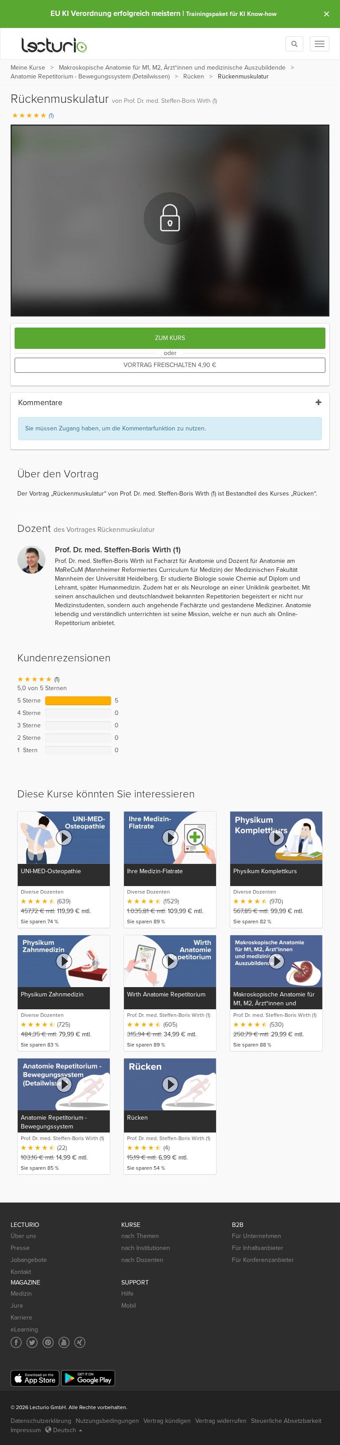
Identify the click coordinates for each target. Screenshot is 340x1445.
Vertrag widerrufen (221, 1421)
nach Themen (140, 1236)
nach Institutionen (145, 1248)
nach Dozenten (142, 1260)
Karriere (21, 1317)
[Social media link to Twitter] (32, 1342)
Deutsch (64, 1430)
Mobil (128, 1305)
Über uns (23, 1236)
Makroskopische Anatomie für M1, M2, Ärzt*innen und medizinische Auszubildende (172, 67)
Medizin (21, 1293)
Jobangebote (29, 1260)
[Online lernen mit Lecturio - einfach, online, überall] (54, 44)
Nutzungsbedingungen (107, 1421)
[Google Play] (88, 1378)
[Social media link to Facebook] (16, 1342)
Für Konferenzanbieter (263, 1260)
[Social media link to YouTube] (64, 1342)
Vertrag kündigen (167, 1421)
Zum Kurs (170, 338)
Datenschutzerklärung (41, 1421)
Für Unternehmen (256, 1236)
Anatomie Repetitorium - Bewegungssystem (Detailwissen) (90, 76)
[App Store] (35, 1378)
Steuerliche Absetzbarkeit (286, 1421)
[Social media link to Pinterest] (48, 1342)
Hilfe (127, 1293)
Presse (20, 1248)
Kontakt (21, 1272)
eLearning (24, 1329)
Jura (17, 1305)
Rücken (193, 76)
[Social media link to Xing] (79, 1342)
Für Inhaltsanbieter (257, 1248)
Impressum (26, 1430)
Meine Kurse (28, 67)
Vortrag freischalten (170, 365)
